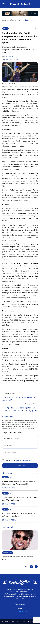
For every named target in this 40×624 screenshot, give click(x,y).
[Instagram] (23, 611)
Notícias (11, 20)
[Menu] (3, 4)
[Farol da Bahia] (20, 4)
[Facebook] (14, 611)
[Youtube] (20, 611)
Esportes (20, 20)
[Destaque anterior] (31, 566)
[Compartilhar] (36, 28)
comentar (20, 465)
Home (4, 20)
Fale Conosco (20, 604)
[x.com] (17, 611)
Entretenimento (7, 552)
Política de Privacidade (23, 460)
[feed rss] (26, 611)
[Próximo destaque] (36, 566)
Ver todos (34, 473)
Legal (20, 608)
